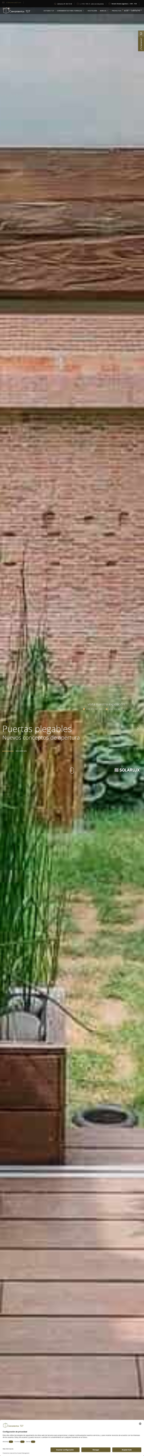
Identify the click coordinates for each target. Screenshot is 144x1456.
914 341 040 (96, 709)
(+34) (88, 709)
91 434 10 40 (68, 4)
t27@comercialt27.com (13, 2)
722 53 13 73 (119, 709)
